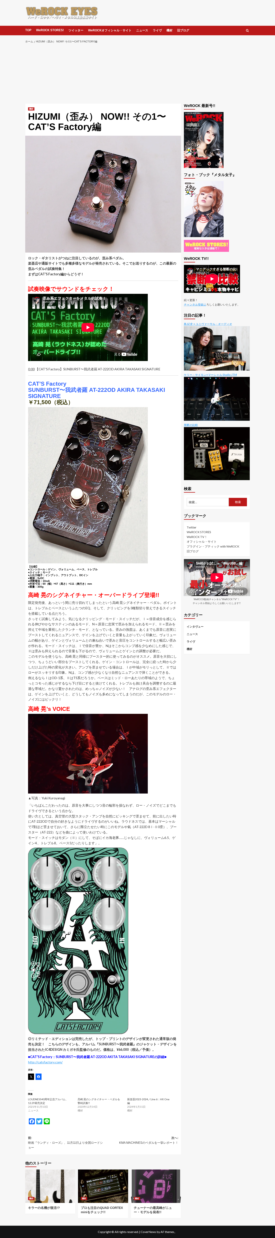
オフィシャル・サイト (202, 541)
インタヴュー (195, 626)
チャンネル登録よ (195, 304)
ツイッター (75, 30)
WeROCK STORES (199, 532)
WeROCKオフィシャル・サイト (110, 30)
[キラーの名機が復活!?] (50, 1186)
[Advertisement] (137, 74)
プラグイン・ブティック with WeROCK (213, 546)
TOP (28, 30)
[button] (247, 30)
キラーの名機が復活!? (44, 1208)
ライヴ (157, 30)
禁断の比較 (191, 424)
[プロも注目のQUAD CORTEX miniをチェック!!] (103, 1186)
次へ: (148, 1140)
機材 (169, 30)
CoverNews (148, 1232)
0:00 (31, 369)
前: (65, 1142)
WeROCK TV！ (197, 536)
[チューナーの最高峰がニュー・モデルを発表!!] (156, 1186)
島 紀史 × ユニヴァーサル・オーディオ (208, 323)
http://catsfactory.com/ (45, 1062)
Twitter (191, 527)
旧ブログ (183, 30)
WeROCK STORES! (50, 30)
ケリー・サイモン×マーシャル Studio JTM (210, 374)
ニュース (142, 30)
